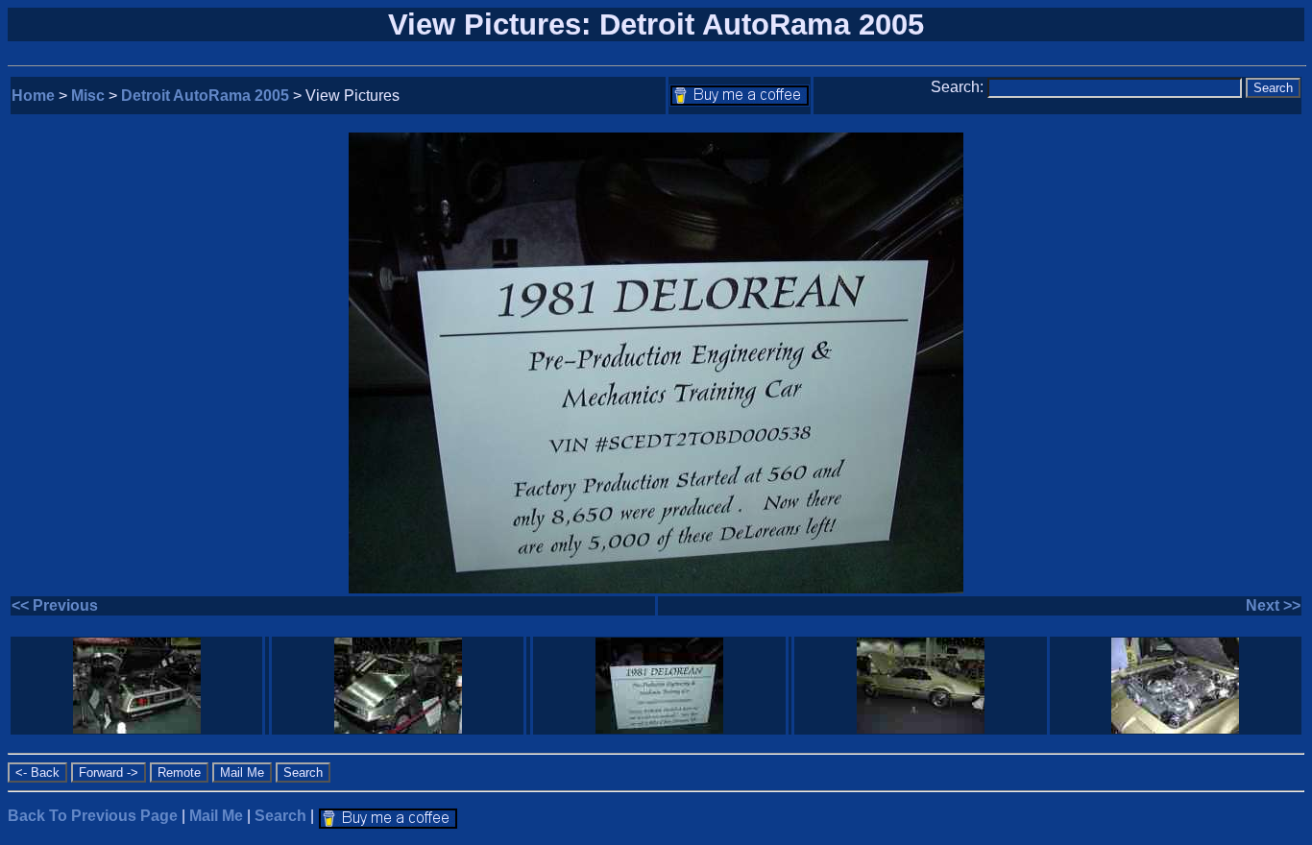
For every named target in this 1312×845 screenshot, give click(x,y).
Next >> (1273, 605)
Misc (88, 95)
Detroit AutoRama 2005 (205, 95)
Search (280, 816)
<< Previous (55, 605)
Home (33, 95)
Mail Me (216, 816)
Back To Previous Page (93, 816)
